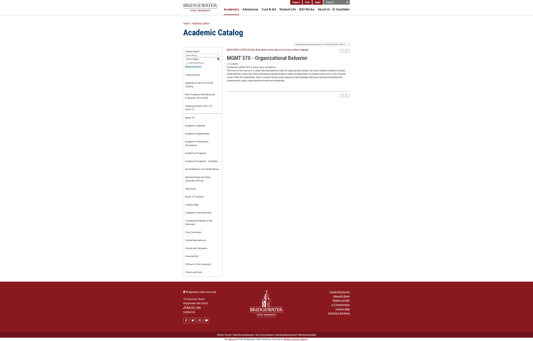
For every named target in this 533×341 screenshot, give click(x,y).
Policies (220, 335)
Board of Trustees (194, 196)
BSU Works (306, 9)
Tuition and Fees (193, 272)
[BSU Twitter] (193, 320)
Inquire (296, 2)
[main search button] (347, 2)
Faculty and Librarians (196, 248)
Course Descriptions (195, 240)
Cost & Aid (269, 9)
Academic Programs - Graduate (201, 161)
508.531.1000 (193, 307)
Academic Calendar (195, 125)
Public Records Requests (243, 335)
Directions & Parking (339, 313)
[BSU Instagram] (199, 320)
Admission (190, 188)
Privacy (228, 335)
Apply (317, 2)
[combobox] (322, 44)
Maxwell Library (341, 296)
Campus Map (191, 204)
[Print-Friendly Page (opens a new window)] (344, 50)
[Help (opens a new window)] (348, 50)
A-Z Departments (340, 304)
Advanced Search (193, 66)
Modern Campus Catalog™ (296, 339)
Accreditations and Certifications (202, 169)
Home (186, 23)
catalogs (231, 339)
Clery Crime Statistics (264, 335)
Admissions (250, 9)
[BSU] (200, 7)
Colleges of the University (198, 212)
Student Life (287, 9)
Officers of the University (198, 264)
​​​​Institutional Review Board (286, 335)
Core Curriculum (193, 232)
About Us (324, 9)
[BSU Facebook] (186, 320)
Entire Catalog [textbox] (191, 55)
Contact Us (189, 311)
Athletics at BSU (341, 300)
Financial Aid (191, 256)
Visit (307, 2)
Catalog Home (192, 74)
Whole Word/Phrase (195, 63)
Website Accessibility (307, 335)
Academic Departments (197, 133)
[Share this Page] (340, 50)
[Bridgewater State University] (266, 303)
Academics (231, 9)
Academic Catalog (200, 23)
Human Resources (340, 292)
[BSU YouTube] (206, 320)
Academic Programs (195, 153)
